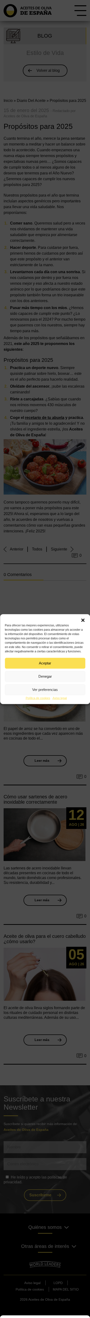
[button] (82, 620)
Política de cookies (38, 698)
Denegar (45, 676)
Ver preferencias (45, 690)
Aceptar (45, 663)
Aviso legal (60, 698)
